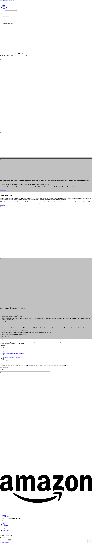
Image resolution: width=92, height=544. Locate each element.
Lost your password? (4, 542)
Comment (22, 350)
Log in (9, 540)
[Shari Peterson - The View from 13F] (7, 0)
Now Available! (6, 360)
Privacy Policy (6, 516)
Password (2, 537)
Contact (4, 8)
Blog (4, 9)
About (4, 6)
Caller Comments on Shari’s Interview (10, 353)
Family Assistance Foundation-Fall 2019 (11, 350)
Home (4, 5)
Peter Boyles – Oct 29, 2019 (9, 357)
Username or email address (6, 535)
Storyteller (5, 7)
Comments (17, 357)
